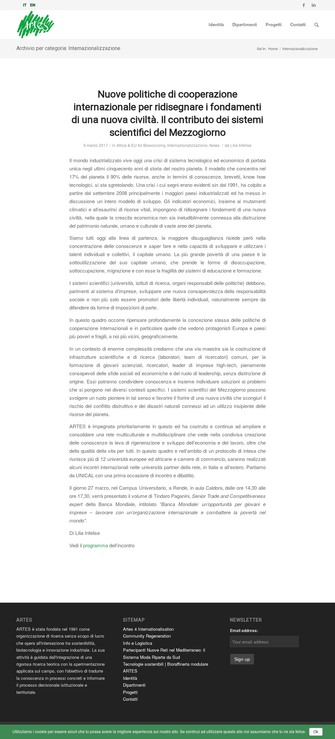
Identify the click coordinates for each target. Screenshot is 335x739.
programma (95, 545)
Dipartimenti (134, 685)
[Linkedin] (314, 5)
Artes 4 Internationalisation (148, 629)
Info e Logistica (137, 643)
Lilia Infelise (241, 145)
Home (273, 48)
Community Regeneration (147, 636)
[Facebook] (304, 5)
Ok (315, 732)
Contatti (130, 699)
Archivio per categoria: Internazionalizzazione (68, 48)
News (214, 145)
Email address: (244, 630)
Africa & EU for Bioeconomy (140, 145)
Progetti (130, 692)
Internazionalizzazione (187, 145)
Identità (130, 678)
